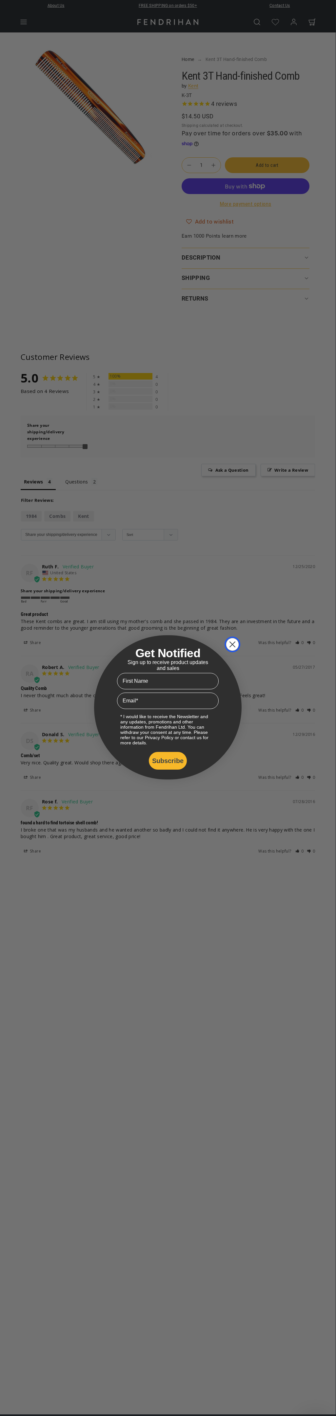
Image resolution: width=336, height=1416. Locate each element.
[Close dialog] (232, 644)
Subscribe (168, 760)
